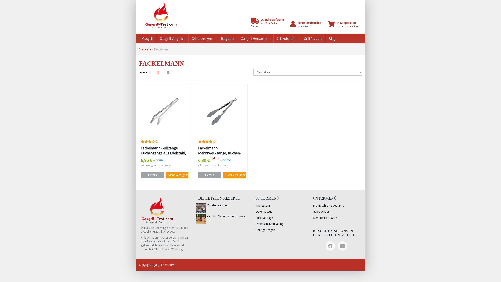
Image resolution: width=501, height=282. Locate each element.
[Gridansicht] (158, 72)
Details (152, 175)
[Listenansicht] (168, 72)
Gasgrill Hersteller (254, 38)
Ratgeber (228, 38)
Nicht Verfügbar (178, 175)
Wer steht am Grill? (325, 218)
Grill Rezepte (313, 38)
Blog (332, 38)
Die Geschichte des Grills (328, 205)
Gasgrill (147, 38)
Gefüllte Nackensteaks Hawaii (226, 216)
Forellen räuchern (218, 205)
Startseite (145, 49)
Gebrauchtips (321, 211)
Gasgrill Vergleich (172, 38)
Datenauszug (264, 211)
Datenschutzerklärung (269, 224)
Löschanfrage (264, 218)
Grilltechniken (202, 38)
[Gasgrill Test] (177, 15)
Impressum (263, 205)
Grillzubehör (286, 38)
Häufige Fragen (265, 230)
